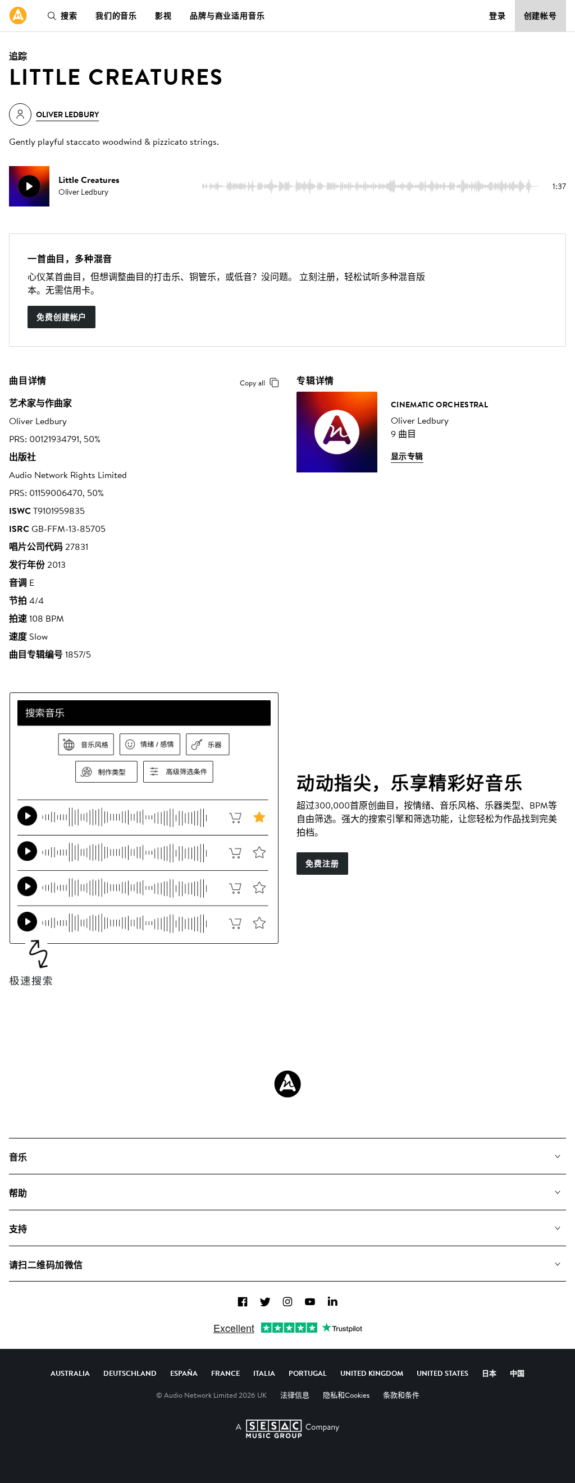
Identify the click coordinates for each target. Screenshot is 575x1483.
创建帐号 (541, 15)
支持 (18, 1229)
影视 (163, 15)
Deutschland (130, 1373)
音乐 (18, 1157)
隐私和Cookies (346, 1395)
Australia (70, 1373)
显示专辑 (407, 456)
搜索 (69, 15)
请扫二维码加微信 (46, 1265)
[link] (18, 16)
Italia (264, 1373)
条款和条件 (401, 1395)
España (184, 1373)
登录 (497, 15)
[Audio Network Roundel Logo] (287, 1084)
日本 (489, 1373)
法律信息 (294, 1395)
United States (442, 1373)
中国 (517, 1373)
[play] (29, 186)
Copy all (252, 383)
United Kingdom (371, 1373)
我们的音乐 (116, 15)
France (225, 1373)
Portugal (308, 1373)
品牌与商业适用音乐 (227, 15)
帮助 (18, 1193)
